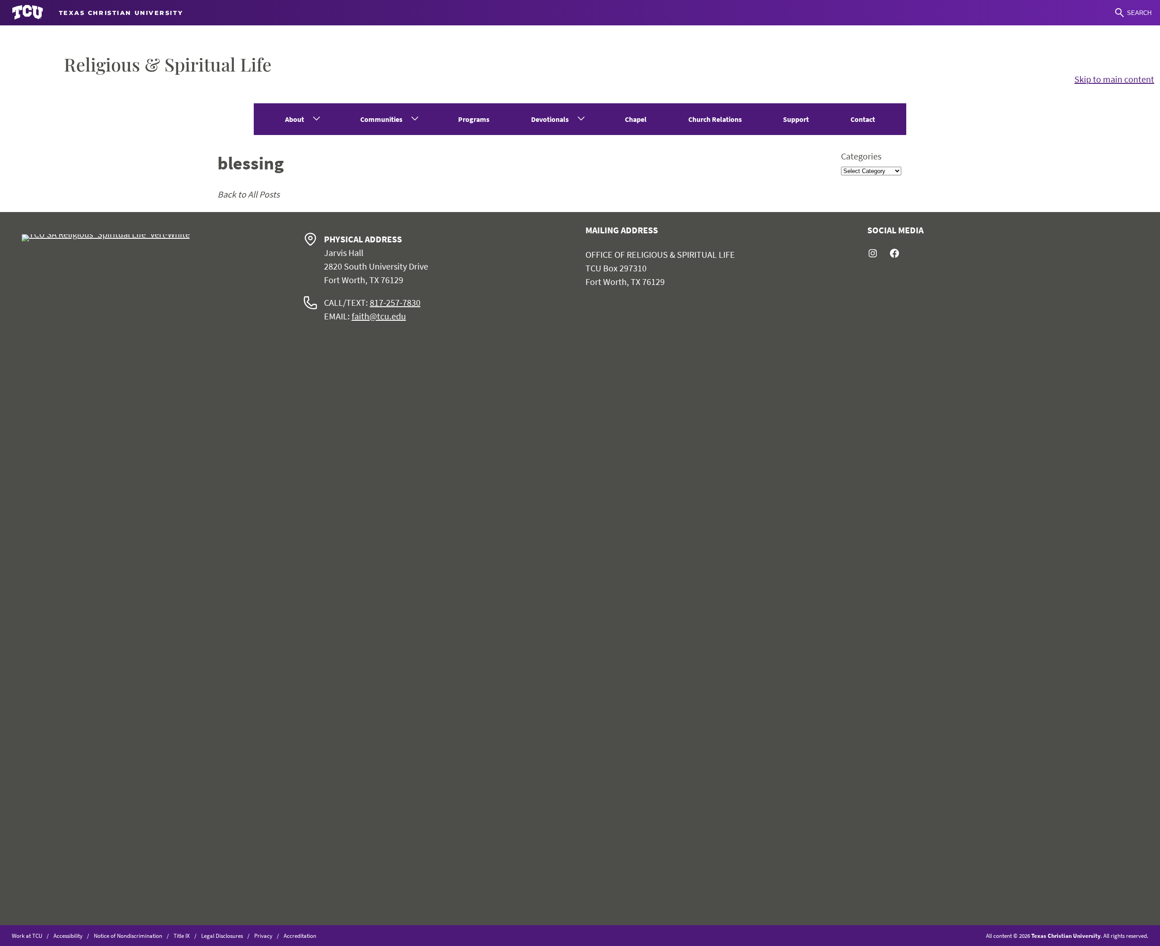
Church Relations (715, 119)
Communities (381, 119)
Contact (863, 119)
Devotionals (550, 119)
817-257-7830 (395, 302)
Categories (861, 156)
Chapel (636, 119)
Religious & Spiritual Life (167, 64)
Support (796, 119)
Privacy (263, 935)
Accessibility (67, 935)
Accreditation (300, 935)
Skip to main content (1114, 79)
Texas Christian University (1066, 935)
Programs (473, 119)
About (294, 119)
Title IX (182, 935)
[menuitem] (302, 119)
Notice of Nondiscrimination (128, 935)
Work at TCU (27, 935)
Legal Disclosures (222, 935)
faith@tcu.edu (379, 316)
